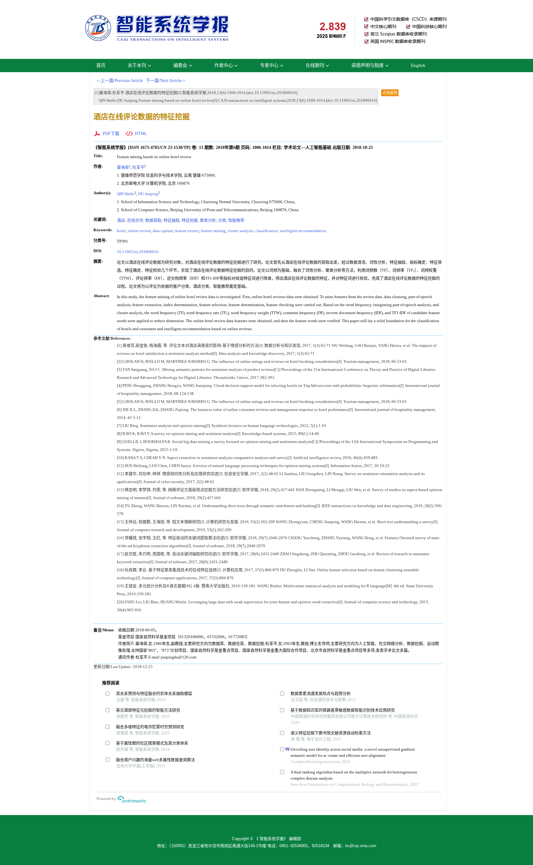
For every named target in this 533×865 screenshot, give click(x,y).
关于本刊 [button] (137, 65)
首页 (100, 65)
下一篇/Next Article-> (165, 80)
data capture (163, 230)
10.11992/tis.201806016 (138, 251)
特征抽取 (171, 220)
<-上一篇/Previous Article (120, 80)
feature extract (187, 230)
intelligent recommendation (303, 230)
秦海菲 (123, 167)
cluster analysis (240, 230)
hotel (121, 230)
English (418, 65)
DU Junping (148, 193)
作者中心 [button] (223, 65)
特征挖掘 (190, 220)
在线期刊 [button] (315, 65)
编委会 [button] (180, 65)
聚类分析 (208, 220)
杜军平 (138, 167)
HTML (141, 133)
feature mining (213, 230)
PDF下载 (111, 133)
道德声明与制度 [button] (367, 65)
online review (139, 230)
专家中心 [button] (269, 65)
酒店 (121, 220)
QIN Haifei (126, 193)
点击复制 (389, 93)
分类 (222, 220)
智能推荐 (236, 220)
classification (266, 230)
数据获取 (153, 220)
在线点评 (135, 220)
